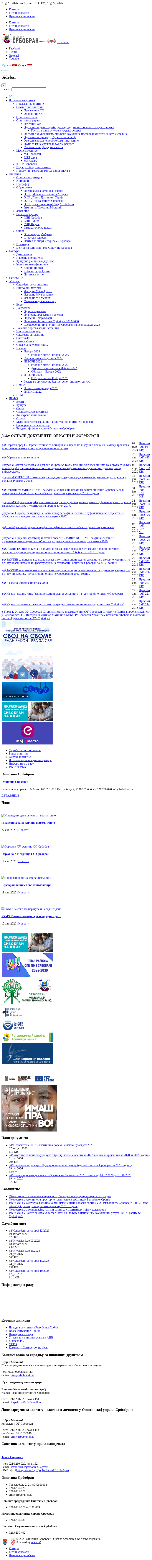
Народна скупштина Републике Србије (33, 1327)
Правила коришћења (22, 16)
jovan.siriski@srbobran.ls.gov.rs (29, 1466)
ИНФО (13, 398)
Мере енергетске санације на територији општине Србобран (54, 421)
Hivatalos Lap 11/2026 (26, 1250)
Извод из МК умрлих (37, 297)
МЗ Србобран (32, 153)
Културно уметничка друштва (35, 261)
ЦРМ (19, 395)
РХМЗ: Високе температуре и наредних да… (31, 916)
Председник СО (34, 110)
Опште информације (29, 177)
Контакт (14, 9)
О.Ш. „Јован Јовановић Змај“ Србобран (49, 204)
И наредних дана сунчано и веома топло (28, 822)
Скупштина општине (29, 107)
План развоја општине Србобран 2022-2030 (51, 321)
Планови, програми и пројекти (43, 314)
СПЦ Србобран (33, 217)
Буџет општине (18, 753)
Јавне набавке (25, 341)
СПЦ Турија (31, 220)
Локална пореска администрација (37, 328)
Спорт (20, 230)
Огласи (20, 418)
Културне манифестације (32, 264)
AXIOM (36, 1542)
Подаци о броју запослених (33, 167)
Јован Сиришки (12, 1457)
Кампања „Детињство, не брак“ (29, 1347)
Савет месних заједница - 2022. (43, 358)
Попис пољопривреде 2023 (41, 388)
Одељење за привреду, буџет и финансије (50, 137)
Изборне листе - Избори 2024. (50, 354)
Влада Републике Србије (24, 1330)
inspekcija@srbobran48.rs (26, 1402)
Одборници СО (34, 113)
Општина (15, 174)
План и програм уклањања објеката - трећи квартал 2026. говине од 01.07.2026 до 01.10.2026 (72, 1175)
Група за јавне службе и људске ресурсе (56, 130)
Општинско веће (26, 117)
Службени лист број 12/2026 (31, 1230)
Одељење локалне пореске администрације (51, 140)
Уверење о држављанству (40, 301)
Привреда (22, 244)
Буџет (20, 304)
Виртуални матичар (29, 287)
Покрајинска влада (21, 1334)
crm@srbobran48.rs (22, 1375)
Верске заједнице (27, 214)
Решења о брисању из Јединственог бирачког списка (57, 381)
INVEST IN (16, 277)
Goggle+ (14, 55)
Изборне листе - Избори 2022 (49, 364)
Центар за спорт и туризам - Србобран (48, 241)
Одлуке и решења (35, 311)
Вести (20, 401)
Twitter (13, 51)
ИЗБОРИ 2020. (33, 374)
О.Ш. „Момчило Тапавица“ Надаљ (46, 194)
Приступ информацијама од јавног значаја (43, 170)
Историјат (22, 180)
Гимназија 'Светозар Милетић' (43, 207)
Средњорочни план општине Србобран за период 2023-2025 (62, 324)
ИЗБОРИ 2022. (33, 361)
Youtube (14, 58)
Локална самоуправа (22, 100)
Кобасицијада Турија (37, 271)
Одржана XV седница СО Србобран (25, 854)
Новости (23, 830)
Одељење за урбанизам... (32, 344)
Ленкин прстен (33, 267)
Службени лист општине (32, 284)
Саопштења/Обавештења (32, 411)
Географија (23, 184)
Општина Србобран (14, 781)
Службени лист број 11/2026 (31, 1260)
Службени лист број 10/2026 (31, 1270)
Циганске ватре (34, 274)
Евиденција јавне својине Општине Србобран (45, 428)
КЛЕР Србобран (26, 164)
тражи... (6, 89)
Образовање (24, 187)
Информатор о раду (28, 331)
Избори (21, 348)
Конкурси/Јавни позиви (31, 415)
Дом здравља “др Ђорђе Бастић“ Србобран (42, 1470)
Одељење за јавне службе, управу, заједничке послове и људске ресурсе (69, 127)
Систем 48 (22, 338)
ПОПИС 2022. (33, 391)
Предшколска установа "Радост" (44, 190)
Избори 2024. (32, 351)
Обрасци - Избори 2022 (46, 371)
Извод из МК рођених (38, 291)
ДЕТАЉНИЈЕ (10, 795)
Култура (14, 251)
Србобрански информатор (32, 425)
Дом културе (24, 254)
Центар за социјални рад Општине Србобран (44, 247)
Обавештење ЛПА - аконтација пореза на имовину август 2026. (53, 1145)
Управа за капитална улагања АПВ (31, 1337)
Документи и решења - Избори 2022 (54, 368)
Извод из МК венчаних (38, 294)
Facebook (14, 48)
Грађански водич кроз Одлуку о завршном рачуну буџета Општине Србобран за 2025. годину (72, 1165)
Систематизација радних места (43, 147)
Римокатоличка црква (38, 227)
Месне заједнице (26, 150)
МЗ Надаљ (30, 160)
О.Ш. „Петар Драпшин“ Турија (43, 197)
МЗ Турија (30, 157)
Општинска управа (28, 120)
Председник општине (30, 103)
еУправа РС (16, 1340)
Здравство (22, 210)
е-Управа (14, 281)
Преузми (144, 447)
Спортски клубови (35, 237)
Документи (23, 307)
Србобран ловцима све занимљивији (26, 885)
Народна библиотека (29, 257)
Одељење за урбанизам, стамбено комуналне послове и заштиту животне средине (76, 133)
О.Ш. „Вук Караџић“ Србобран (44, 200)
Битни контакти (19, 12)
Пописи (21, 384)
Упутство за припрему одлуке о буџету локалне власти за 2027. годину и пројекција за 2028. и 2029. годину (81, 1155)
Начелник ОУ (32, 123)
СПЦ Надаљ (31, 224)
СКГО (13, 1344)
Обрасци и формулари (38, 318)
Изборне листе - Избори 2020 (49, 378)
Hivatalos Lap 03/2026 (26, 1240)
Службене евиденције (30, 334)
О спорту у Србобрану (38, 234)
